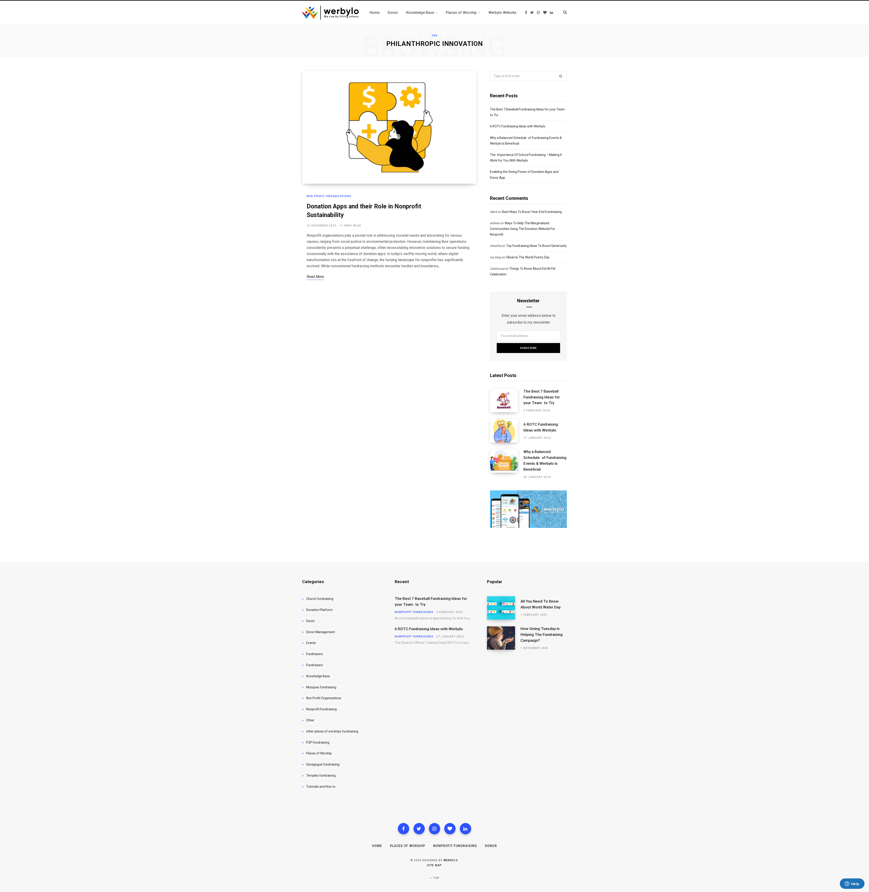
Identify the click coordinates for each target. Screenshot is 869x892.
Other (310, 720)
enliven (495, 223)
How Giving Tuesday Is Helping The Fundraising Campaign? (541, 634)
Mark (493, 212)
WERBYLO (451, 860)
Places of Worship (319, 753)
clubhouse (497, 268)
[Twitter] (419, 828)
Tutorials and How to (320, 786)
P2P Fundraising (317, 742)
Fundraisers (314, 654)
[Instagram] (434, 828)
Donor (310, 621)
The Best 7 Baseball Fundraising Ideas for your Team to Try (541, 397)
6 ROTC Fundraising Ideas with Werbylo (517, 126)
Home (377, 846)
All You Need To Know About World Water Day (540, 604)
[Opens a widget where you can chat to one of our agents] (852, 884)
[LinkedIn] (465, 828)
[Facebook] (403, 828)
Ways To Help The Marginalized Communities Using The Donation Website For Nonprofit (522, 228)
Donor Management (320, 632)
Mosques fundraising (321, 687)
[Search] (562, 12)
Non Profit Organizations (329, 196)
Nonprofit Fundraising (321, 709)
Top (435, 878)
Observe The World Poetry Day (527, 257)
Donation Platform (319, 610)
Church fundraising (319, 599)
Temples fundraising (321, 775)
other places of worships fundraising (332, 731)
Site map (434, 865)
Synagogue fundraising (322, 764)
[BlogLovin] (450, 828)
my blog (495, 257)
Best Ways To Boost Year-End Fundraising (532, 212)
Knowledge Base (318, 676)
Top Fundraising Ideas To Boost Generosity (536, 246)
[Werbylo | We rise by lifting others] (330, 13)
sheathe (495, 246)
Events (311, 643)
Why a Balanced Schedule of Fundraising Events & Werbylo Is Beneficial (544, 460)
